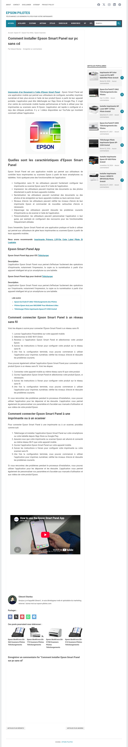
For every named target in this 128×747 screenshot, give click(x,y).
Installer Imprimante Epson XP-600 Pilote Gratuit (108, 159)
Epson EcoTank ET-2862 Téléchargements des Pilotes (35, 302)
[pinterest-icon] (120, 5)
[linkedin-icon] (114, 5)
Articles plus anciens (75, 728)
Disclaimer (26, 5)
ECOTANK (32, 23)
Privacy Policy (48, 5)
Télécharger (43, 255)
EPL (91, 23)
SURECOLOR (63, 23)
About (8, 5)
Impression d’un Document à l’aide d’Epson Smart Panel (34, 92)
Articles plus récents (16, 728)
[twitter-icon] (104, 5)
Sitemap (36, 5)
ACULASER (22, 23)
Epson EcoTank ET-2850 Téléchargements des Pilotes (109, 125)
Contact (16, 5)
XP (85, 23)
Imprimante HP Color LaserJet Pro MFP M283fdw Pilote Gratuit (109, 75)
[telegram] (34, 616)
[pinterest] (22, 616)
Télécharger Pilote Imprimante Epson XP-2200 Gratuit (109, 142)
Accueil (11, 23)
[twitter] (16, 616)
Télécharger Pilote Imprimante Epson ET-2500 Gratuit (35, 309)
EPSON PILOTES (18, 13)
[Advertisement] (45, 70)
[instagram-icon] (109, 5)
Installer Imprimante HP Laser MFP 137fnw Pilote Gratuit (109, 108)
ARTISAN (43, 23)
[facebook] (10, 616)
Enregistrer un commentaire (32, 49)
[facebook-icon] (99, 5)
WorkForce (75, 23)
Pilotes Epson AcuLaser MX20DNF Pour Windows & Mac (36, 305)
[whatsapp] (28, 616)
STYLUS (52, 23)
